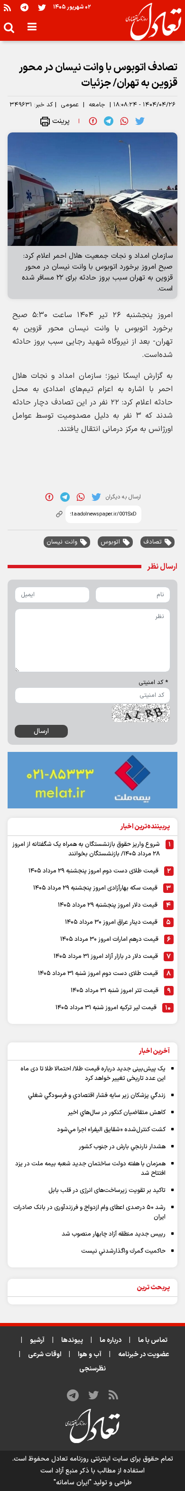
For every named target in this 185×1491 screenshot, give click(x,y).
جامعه (97, 105)
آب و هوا (90, 1355)
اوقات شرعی (44, 1355)
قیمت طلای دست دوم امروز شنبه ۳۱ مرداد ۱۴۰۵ (98, 973)
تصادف (152, 542)
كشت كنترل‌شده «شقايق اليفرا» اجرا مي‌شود (111, 1130)
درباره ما (110, 1340)
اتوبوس (110, 542)
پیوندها (72, 1340)
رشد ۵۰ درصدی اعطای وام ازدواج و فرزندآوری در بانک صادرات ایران (89, 1212)
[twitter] (140, 121)
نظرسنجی (92, 1369)
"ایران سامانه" (73, 1483)
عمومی (70, 105)
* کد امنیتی (153, 682)
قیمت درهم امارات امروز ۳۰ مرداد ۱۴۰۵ (109, 939)
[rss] (7, 7)
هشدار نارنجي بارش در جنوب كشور (122, 1147)
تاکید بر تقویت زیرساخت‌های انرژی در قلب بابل (107, 1190)
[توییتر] (42, 7)
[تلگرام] (24, 7)
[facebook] (93, 121)
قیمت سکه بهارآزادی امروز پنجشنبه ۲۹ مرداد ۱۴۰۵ (95, 888)
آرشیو (37, 1340)
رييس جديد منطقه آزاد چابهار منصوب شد (114, 1234)
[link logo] (149, 21)
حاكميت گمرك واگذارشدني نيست (123, 1251)
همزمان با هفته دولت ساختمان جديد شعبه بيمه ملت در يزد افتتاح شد (90, 1168)
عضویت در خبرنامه (143, 1355)
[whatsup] (124, 121)
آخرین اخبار (154, 1051)
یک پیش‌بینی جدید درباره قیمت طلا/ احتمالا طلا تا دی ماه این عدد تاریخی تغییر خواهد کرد (93, 1073)
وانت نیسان (61, 542)
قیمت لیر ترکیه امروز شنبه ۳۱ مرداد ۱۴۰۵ (106, 1008)
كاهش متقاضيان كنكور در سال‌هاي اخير (117, 1112)
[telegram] (108, 121)
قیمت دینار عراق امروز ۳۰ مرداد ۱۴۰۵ (111, 922)
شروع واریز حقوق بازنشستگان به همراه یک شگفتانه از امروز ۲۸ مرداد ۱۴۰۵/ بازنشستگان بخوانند (86, 849)
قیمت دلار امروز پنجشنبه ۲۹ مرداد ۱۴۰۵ (107, 905)
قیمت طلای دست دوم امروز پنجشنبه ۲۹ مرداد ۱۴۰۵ (93, 871)
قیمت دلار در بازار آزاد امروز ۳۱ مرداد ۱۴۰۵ (106, 956)
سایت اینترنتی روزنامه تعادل (89, 1459)
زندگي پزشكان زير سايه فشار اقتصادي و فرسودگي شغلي (97, 1095)
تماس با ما (152, 1340)
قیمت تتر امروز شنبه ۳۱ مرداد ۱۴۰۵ (114, 990)
